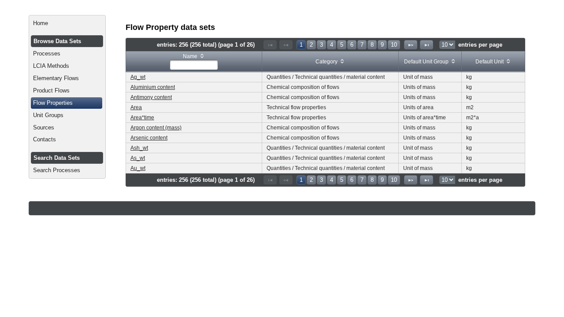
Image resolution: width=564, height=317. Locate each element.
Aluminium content (152, 87)
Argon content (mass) (156, 128)
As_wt (137, 158)
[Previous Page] (286, 44)
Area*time (142, 117)
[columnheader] (194, 62)
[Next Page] (410, 44)
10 (394, 44)
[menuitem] (67, 23)
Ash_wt (139, 148)
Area (136, 107)
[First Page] (270, 44)
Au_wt (137, 168)
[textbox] (194, 64)
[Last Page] (426, 44)
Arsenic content (148, 138)
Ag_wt (137, 77)
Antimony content (151, 97)
